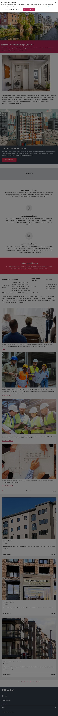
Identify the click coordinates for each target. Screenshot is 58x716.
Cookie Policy (46, 5)
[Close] (55, 2)
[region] (29, 6)
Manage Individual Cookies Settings (13, 9)
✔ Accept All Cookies (29, 9)
